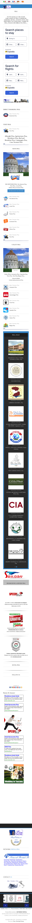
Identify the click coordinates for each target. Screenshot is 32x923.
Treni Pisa (11, 302)
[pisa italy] (9, 1)
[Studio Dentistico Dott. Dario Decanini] (16, 413)
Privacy (22, 921)
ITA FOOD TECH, (16, 381)
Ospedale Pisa (12, 310)
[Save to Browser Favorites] (21, 687)
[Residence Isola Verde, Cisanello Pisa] (16, 347)
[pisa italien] (18, 1)
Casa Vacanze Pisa (16, 142)
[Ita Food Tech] (16, 370)
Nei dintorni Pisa (13, 198)
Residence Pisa (13, 138)
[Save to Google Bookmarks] (12, 687)
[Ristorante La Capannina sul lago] (16, 528)
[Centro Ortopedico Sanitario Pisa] (16, 481)
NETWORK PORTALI (22, 912)
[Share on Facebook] (10, 687)
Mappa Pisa (12, 325)
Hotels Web (22, 908)
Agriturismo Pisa (21, 136)
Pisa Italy (18, 921)
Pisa (6, 908)
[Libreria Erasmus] (16, 392)
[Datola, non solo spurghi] (16, 436)
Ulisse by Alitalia (16, 278)
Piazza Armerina (15, 908)
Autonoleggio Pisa (13, 295)
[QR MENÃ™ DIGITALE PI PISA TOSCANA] (23, 898)
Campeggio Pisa (21, 140)
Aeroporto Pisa (13, 287)
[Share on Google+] (14, 687)
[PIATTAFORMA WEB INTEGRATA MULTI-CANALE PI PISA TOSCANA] (6, 898)
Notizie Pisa (12, 214)
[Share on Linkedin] (15, 687)
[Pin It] (17, 687)
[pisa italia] (4, 1)
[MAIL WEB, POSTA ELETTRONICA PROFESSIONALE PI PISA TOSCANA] (14, 898)
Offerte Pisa (12, 229)
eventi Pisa (12, 206)
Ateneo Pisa (12, 318)
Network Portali (15, 3)
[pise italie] (13, 1)
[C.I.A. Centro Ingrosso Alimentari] (16, 504)
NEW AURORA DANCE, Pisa (15, 470)
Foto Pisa (11, 237)
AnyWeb (3, 908)
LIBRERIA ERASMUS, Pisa (16, 402)
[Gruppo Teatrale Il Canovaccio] (16, 551)
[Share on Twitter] (19, 687)
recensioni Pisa (13, 221)
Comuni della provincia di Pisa (16, 280)
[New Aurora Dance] (16, 460)
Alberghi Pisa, (10, 136)
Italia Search (28, 908)
